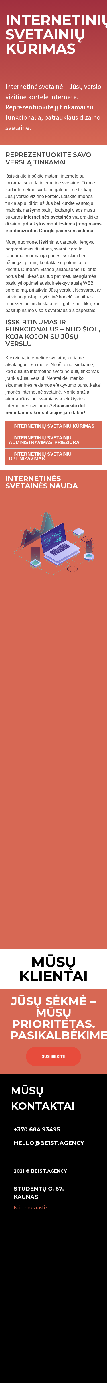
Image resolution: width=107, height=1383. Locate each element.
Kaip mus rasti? (30, 1207)
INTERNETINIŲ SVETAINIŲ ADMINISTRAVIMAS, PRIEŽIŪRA (44, 440)
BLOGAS (23, 1296)
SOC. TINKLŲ (30, 1239)
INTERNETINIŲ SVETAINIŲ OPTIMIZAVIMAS (40, 456)
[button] (53, 426)
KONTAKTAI (28, 1364)
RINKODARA (29, 1247)
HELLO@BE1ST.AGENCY (49, 1143)
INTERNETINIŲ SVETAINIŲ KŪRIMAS (53, 426)
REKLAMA (25, 1269)
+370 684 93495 (37, 1129)
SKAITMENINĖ (32, 1261)
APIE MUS (25, 1283)
